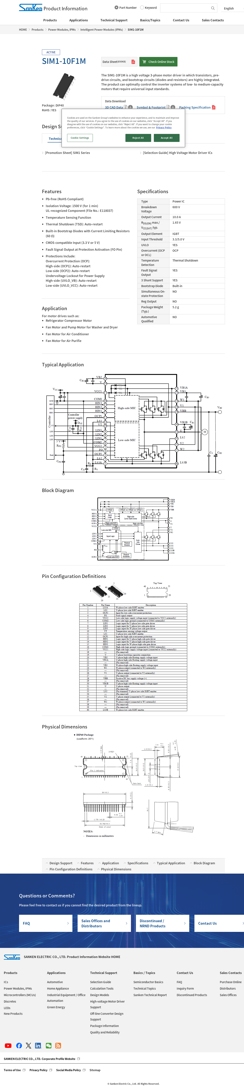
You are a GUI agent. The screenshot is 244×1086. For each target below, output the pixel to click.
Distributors (228, 988)
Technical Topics (144, 988)
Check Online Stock (161, 62)
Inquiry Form (185, 988)
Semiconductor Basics (148, 982)
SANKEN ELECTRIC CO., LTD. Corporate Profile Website (39, 1059)
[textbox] (185, 8)
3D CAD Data (114, 107)
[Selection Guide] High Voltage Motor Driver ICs (177, 152)
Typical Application (171, 863)
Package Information (104, 1026)
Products (50, 20)
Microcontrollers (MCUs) (20, 995)
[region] (123, 128)
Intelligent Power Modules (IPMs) (101, 29)
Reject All (138, 137)
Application (110, 863)
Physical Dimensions (116, 869)
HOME (23, 29)
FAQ (26, 923)
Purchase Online (231, 982)
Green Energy (56, 1007)
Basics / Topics (144, 972)
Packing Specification (195, 107)
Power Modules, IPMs (62, 29)
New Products (13, 1014)
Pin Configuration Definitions (71, 869)
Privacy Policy (38, 1070)
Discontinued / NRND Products (152, 923)
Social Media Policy (68, 1070)
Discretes (10, 1001)
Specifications (138, 863)
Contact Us (181, 20)
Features (87, 863)
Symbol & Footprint (151, 107)
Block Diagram (204, 863)
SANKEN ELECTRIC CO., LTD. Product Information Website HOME (72, 956)
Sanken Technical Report (150, 995)
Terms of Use (12, 1070)
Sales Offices (228, 995)
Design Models (99, 995)
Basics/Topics (150, 20)
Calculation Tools (101, 988)
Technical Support (114, 20)
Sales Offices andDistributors (95, 923)
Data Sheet (114, 62)
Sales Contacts (213, 20)
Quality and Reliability (105, 1032)
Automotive (55, 982)
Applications (78, 20)
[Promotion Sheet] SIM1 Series (67, 152)
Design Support (61, 863)
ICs (6, 982)
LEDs (7, 1008)
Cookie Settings (80, 137)
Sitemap (95, 1070)
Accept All (167, 137)
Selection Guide (100, 982)
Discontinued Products (192, 995)
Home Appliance (58, 988)
